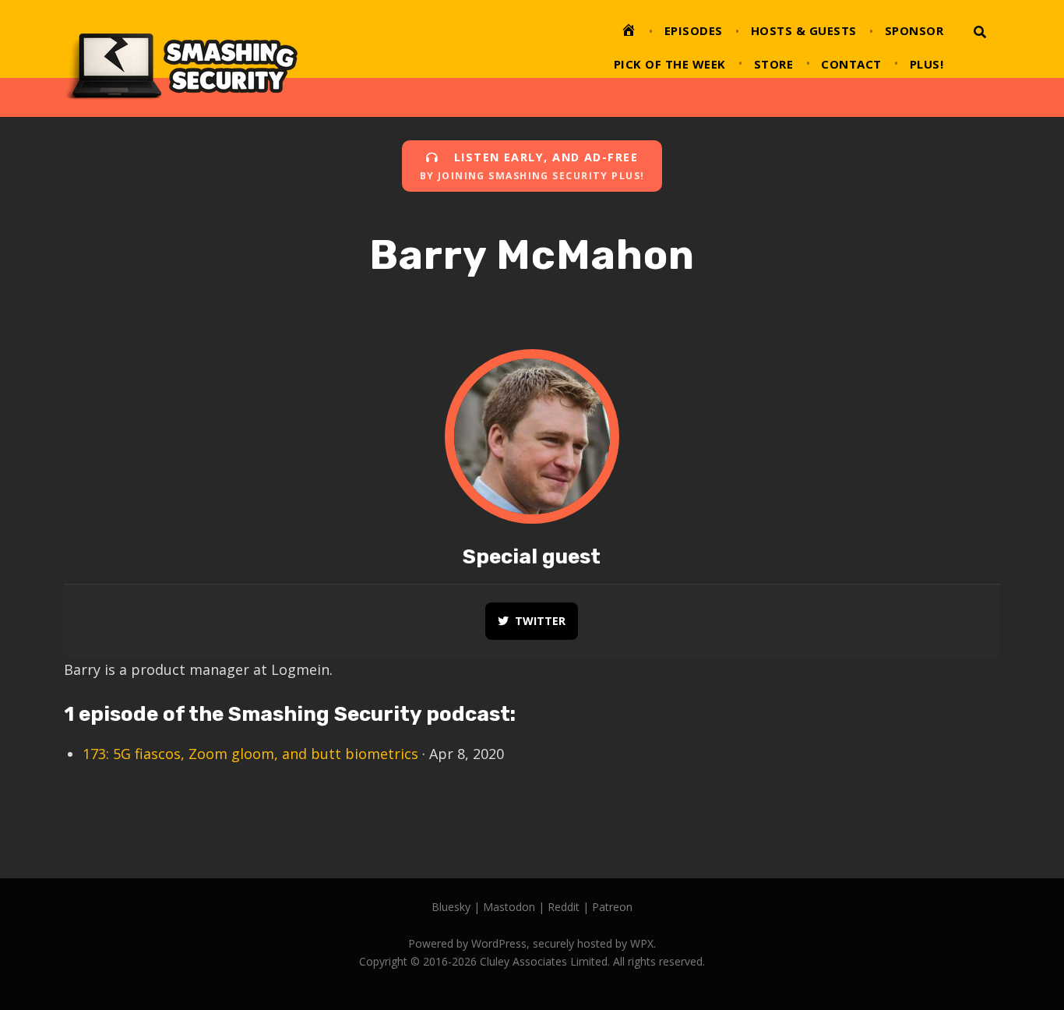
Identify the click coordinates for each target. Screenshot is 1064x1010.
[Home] (628, 32)
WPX (642, 943)
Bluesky (451, 906)
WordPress (499, 943)
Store (774, 64)
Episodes (693, 30)
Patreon (612, 906)
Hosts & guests (804, 30)
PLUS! (927, 64)
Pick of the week (670, 64)
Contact (851, 64)
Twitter (540, 620)
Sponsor (914, 30)
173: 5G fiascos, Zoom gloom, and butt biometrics (250, 753)
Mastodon (509, 906)
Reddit (564, 906)
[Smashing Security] (181, 58)
